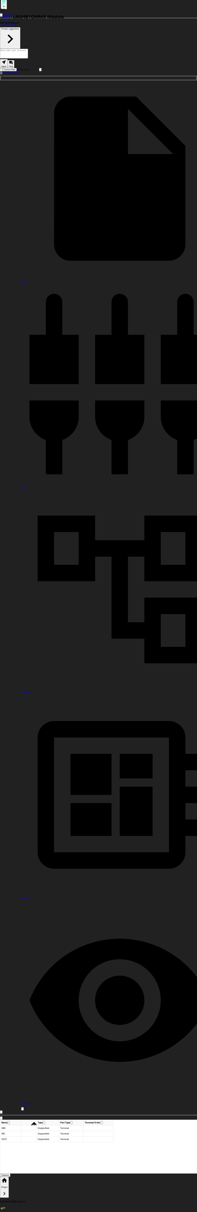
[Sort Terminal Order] (101, 1122)
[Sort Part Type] (71, 1122)
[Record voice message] (1, 72)
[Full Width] (1, 15)
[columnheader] (10, 1122)
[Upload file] (1, 69)
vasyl (6, 15)
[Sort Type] (44, 1122)
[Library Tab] (1, 1118)
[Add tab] (22, 1108)
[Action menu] (4, 4)
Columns (5, 1175)
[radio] (4, 63)
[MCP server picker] (40, 69)
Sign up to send (10, 72)
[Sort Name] (8, 1122)
